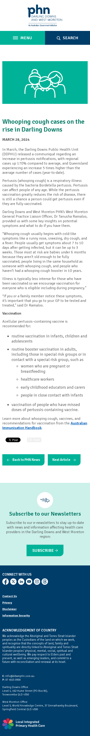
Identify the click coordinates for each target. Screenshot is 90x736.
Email (36, 440)
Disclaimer (9, 609)
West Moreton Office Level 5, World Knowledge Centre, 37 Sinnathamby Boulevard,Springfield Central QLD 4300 (40, 705)
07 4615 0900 (11, 680)
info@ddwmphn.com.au (18, 676)
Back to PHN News (26, 460)
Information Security (16, 615)
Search (70, 37)
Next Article (61, 460)
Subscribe (43, 550)
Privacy (7, 602)
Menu (25, 37)
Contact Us (9, 596)
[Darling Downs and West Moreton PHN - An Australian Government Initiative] (45, 15)
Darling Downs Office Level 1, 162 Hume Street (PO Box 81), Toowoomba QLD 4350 (25, 690)
